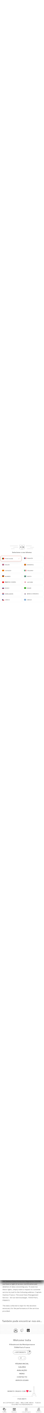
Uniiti (23, 1399)
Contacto (22, 1377)
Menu (22, 1374)
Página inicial (22, 1364)
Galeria (22, 1367)
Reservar (14, 1411)
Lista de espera (26, 1411)
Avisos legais (22, 1380)
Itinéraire (38, 1411)
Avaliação (22, 1370)
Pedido (4, 1411)
